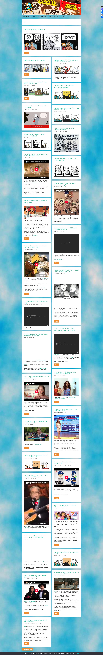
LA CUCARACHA (36, 16)
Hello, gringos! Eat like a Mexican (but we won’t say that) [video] (36, 377)
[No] (101, 653)
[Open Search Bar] (79, 16)
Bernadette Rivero (41, 187)
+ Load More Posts (27, 649)
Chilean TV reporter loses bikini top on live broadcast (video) (65, 228)
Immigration (52, 16)
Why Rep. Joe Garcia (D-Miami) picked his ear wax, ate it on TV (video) (66, 573)
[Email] (102, 15)
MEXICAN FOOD (44, 16)
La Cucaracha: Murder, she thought (34, 29)
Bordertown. (35, 235)
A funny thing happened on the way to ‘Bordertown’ (35, 201)
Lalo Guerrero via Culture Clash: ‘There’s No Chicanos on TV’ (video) (36, 476)
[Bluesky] (102, 13)
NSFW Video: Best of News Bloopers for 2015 (36, 302)
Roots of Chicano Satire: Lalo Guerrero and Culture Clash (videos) (35, 246)
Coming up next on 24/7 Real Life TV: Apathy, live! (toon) (65, 159)
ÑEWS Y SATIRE (26, 16)
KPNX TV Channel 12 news (42, 360)
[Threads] (102, 7)
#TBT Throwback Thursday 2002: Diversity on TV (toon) (64, 128)
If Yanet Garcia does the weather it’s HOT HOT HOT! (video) (66, 410)
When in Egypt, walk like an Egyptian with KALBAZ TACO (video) (65, 372)
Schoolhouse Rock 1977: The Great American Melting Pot (64, 184)
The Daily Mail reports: (58, 259)
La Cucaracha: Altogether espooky (34, 60)
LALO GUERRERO (41, 287)
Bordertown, (34, 278)
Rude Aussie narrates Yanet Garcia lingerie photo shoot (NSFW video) (64, 329)
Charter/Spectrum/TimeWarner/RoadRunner (35, 182)
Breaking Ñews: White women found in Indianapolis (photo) (35, 422)
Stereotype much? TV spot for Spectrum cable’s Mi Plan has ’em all (36, 155)
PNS (55, 591)
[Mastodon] (102, 9)
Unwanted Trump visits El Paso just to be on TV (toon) (36, 106)
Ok (77, 653)
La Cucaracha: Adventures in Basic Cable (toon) (66, 553)
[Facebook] (102, 11)
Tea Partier (29, 601)
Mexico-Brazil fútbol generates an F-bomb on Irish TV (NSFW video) (35, 536)
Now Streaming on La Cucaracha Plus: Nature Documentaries (35, 82)
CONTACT (64, 16)
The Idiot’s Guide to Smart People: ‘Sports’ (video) (64, 462)
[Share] (102, 17)
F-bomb (44, 561)
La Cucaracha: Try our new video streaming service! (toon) (64, 86)
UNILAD (71, 357)
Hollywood (26, 527)
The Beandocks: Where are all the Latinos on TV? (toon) (34, 135)
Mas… (27, 53)
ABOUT (58, 16)
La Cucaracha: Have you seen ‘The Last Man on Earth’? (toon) (35, 456)
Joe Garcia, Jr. (64, 593)
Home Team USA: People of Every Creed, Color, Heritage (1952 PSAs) (66, 270)
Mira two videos (43, 368)
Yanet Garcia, (56, 354)
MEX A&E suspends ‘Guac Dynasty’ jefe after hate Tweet (35, 621)
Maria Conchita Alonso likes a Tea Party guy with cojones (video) (35, 576)
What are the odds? (38, 444)
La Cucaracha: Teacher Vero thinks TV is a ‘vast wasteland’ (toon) (66, 109)
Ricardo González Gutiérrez (60, 76)
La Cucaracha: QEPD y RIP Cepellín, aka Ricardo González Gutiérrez (66, 61)
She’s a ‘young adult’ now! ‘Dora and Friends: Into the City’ (65, 506)
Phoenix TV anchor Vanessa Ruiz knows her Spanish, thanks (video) (36, 334)
